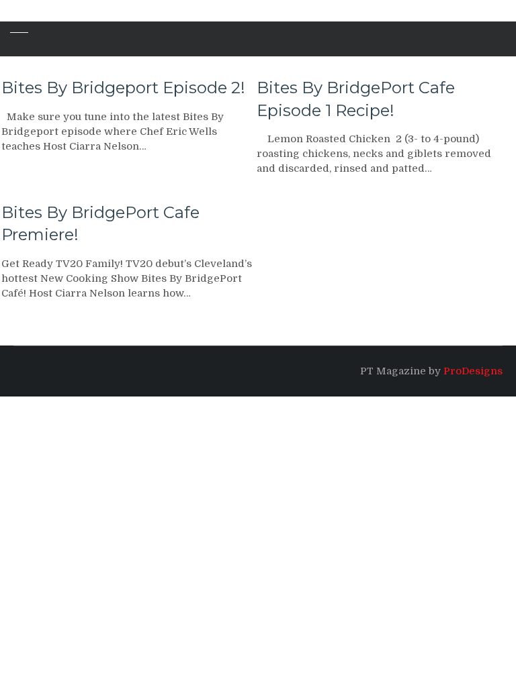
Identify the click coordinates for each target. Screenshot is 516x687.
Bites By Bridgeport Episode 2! (123, 87)
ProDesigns (473, 371)
